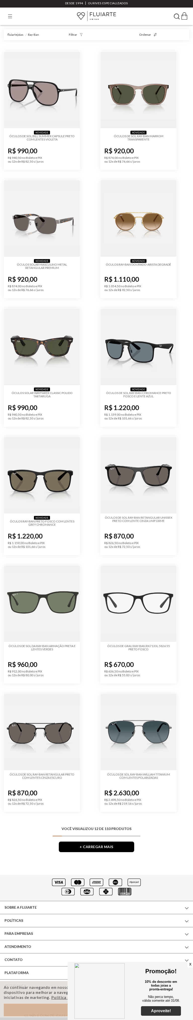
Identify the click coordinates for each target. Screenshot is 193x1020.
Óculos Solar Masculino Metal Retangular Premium (42, 266)
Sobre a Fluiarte (21, 907)
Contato (14, 959)
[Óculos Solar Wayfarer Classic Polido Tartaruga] (42, 347)
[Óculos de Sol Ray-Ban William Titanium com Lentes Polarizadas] (138, 732)
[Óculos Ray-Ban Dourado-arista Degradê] (138, 218)
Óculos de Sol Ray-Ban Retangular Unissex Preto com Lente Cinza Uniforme (138, 519)
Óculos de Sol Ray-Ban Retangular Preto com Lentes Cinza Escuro (42, 776)
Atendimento (18, 946)
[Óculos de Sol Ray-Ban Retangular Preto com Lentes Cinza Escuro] (42, 732)
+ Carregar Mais (96, 847)
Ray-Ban (33, 34)
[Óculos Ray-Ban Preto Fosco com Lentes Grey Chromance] (42, 475)
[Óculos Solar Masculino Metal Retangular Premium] (42, 218)
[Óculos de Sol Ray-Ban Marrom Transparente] (138, 90)
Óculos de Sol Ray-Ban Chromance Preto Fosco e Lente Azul (138, 394)
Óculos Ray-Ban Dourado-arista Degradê (138, 264)
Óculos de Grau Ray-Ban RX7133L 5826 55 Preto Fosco (138, 647)
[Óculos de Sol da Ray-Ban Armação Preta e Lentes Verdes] (42, 603)
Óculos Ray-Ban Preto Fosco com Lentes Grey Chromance (42, 523)
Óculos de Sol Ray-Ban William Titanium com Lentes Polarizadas (138, 776)
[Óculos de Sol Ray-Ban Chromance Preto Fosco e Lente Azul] (138, 347)
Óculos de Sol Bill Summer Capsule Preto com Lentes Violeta (42, 137)
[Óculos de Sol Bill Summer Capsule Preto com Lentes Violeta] (42, 90)
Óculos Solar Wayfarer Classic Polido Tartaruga (42, 394)
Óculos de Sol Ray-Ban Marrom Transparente (138, 137)
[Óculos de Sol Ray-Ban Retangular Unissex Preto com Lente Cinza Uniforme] (138, 475)
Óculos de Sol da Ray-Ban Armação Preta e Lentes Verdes (42, 647)
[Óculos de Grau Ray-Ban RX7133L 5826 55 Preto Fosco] (138, 603)
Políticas (14, 920)
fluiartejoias (15, 34)
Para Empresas (19, 933)
